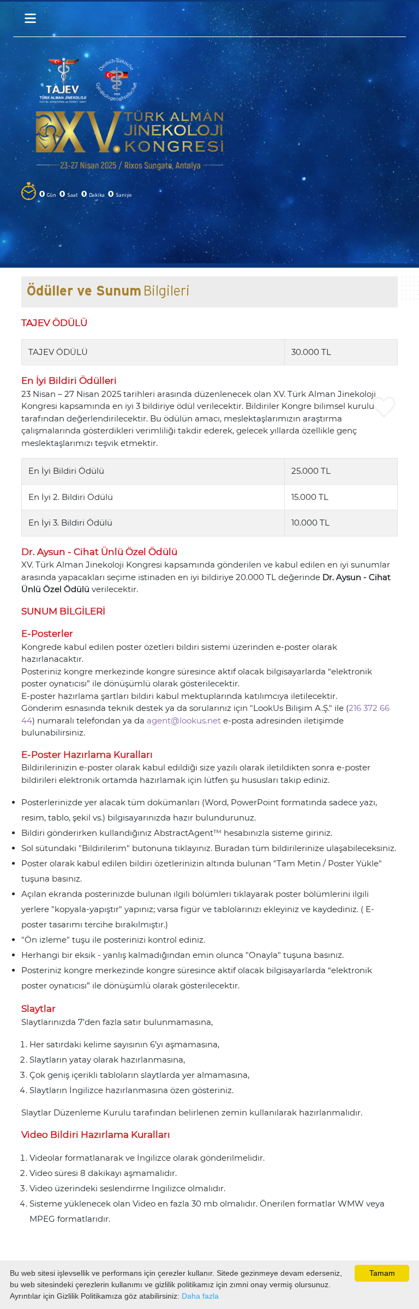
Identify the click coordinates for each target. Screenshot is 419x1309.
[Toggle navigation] (30, 18)
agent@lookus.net (184, 720)
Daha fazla (200, 1296)
